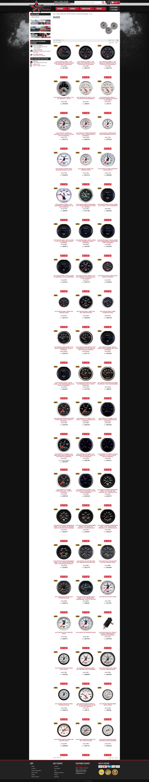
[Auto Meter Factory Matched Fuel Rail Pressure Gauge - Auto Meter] (107, 545)
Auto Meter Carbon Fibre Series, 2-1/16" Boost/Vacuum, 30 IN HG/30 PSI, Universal (86, 206)
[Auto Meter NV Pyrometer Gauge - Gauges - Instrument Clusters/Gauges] (86, 623)
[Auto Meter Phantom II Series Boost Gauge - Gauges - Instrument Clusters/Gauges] (64, 659)
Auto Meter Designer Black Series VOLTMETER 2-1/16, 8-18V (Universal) (108, 383)
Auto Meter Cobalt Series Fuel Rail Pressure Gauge (86, 312)
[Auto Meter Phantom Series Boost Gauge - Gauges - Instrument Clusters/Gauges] (107, 695)
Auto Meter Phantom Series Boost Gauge (107, 704)
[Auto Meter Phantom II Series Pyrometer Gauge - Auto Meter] (64, 687)
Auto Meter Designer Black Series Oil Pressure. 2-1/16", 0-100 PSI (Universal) (86, 384)
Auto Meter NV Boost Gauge (107, 596)
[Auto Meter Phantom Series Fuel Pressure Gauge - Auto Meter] (64, 723)
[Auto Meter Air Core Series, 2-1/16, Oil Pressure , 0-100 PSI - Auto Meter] (64, 81)
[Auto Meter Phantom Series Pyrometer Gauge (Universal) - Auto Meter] (107, 723)
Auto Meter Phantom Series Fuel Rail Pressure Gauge (86, 740)
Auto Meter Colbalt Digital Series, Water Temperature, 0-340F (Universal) (108, 348)
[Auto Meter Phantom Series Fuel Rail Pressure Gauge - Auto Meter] (86, 723)
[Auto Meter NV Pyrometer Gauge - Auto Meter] (86, 616)
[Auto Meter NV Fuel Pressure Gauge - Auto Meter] (64, 616)
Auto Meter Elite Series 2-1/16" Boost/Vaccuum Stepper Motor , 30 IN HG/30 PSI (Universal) (64, 455)
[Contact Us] (108, 2)
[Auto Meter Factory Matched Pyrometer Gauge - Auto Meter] (64, 580)
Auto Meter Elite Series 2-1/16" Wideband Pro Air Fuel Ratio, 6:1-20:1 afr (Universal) (86, 455)
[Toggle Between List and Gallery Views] (117, 40)
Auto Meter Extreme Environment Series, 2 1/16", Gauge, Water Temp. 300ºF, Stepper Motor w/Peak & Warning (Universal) (64, 562)
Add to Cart (64, 77)
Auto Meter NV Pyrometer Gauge (86, 632)
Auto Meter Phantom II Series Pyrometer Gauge (64, 704)
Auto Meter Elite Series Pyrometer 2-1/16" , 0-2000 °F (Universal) (64, 491)
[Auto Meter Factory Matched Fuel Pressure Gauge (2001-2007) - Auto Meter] (86, 545)
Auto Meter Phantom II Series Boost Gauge (64, 668)
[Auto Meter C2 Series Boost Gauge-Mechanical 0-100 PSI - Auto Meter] (64, 152)
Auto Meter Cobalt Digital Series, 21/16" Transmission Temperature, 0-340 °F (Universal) (108, 241)
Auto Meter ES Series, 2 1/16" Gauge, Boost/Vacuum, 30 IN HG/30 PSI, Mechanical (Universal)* (64, 63)
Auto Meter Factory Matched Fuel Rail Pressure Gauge (108, 561)
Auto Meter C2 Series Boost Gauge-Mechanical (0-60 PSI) (107, 133)
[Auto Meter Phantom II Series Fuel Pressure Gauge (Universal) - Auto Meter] (86, 652)
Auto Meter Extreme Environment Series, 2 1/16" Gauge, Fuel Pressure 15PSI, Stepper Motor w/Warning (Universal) (107, 491)
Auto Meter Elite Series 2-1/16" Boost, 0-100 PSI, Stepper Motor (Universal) (85, 420)
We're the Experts (37, 45)
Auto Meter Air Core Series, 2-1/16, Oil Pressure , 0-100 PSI (64, 98)
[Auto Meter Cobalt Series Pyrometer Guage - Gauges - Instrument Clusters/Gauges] (107, 302)
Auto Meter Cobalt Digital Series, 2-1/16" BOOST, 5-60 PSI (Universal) (108, 205)
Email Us (35, 61)
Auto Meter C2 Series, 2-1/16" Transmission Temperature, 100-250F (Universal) (63, 206)
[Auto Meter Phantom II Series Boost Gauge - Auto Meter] (64, 652)
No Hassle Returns (38, 54)
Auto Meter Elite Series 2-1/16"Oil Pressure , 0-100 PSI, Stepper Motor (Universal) (108, 455)
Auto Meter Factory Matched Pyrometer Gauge (64, 597)
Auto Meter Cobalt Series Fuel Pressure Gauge (64, 312)
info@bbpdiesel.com (80, 773)
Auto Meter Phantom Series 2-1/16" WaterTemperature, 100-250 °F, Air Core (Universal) (85, 705)
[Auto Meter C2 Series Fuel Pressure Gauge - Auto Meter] (86, 152)
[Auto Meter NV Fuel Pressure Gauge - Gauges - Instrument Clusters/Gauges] (64, 623)
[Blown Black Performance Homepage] (40, 7)
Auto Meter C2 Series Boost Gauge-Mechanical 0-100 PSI (64, 169)
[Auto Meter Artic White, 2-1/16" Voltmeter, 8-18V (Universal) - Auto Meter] (86, 81)
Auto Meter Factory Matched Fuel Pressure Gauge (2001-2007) (86, 561)
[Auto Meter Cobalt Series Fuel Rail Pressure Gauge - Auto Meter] (86, 295)
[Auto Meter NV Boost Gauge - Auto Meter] (107, 580)
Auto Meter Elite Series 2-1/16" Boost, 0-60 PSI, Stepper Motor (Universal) (108, 420)
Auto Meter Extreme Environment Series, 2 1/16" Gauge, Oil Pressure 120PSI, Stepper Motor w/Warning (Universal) (64, 527)
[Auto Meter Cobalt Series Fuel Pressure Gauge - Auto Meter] (64, 295)
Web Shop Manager (88, 780)
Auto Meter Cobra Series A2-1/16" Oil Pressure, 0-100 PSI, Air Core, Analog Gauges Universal (86, 348)
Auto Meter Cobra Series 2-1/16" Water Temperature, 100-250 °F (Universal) (63, 348)
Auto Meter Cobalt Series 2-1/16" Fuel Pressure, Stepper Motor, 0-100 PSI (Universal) (86, 277)
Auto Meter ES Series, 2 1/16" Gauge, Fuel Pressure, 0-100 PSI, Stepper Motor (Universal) (86, 63)
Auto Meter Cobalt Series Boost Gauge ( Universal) (107, 276)
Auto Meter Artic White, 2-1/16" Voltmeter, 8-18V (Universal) (86, 98)
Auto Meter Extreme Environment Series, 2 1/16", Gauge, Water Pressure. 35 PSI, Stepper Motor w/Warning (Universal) (107, 527)
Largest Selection (37, 50)
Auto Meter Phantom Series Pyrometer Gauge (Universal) (107, 740)
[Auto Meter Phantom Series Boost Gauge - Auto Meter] (107, 687)
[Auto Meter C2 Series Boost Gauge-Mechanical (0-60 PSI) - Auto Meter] (107, 117)
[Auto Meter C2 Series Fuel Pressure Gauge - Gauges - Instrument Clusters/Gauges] (86, 160)
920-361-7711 (36, 64)
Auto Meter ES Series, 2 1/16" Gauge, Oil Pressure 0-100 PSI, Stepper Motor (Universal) (107, 63)
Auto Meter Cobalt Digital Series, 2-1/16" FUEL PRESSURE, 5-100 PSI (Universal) (64, 241)
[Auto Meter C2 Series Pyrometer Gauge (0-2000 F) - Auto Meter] (107, 152)
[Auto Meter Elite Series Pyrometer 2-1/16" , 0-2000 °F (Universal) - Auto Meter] (64, 473)
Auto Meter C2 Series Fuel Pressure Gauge (86, 169)
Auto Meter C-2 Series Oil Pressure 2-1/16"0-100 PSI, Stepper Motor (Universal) (64, 134)
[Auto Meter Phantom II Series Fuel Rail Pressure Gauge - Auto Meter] (107, 652)
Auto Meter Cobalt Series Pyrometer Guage (107, 312)
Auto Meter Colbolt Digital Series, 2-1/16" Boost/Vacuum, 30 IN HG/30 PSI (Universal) (64, 384)
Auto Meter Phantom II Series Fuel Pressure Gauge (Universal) (85, 668)
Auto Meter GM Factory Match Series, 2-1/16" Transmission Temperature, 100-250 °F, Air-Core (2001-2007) (86, 598)
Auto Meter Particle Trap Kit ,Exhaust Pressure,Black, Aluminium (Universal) (107, 634)
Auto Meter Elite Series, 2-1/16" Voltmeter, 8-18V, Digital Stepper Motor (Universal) (86, 491)
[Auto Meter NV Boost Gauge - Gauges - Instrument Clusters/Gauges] (107, 588)
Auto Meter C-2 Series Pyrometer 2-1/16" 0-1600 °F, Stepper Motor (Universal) (86, 134)
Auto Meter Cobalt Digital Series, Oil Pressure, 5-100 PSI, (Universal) (64, 276)
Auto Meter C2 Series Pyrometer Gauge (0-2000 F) (107, 169)
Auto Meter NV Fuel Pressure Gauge (64, 633)
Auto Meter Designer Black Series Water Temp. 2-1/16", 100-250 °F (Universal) (64, 420)
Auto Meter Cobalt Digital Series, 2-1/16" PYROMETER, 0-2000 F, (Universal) (86, 241)
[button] (89, 2)
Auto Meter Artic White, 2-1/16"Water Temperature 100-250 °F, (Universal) (107, 99)
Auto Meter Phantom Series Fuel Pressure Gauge (64, 740)
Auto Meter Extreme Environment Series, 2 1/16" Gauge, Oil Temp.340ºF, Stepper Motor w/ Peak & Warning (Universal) (86, 527)
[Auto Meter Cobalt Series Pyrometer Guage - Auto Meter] (107, 295)
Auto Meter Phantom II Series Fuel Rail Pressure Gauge (108, 668)
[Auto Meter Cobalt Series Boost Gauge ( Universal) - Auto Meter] (107, 259)
